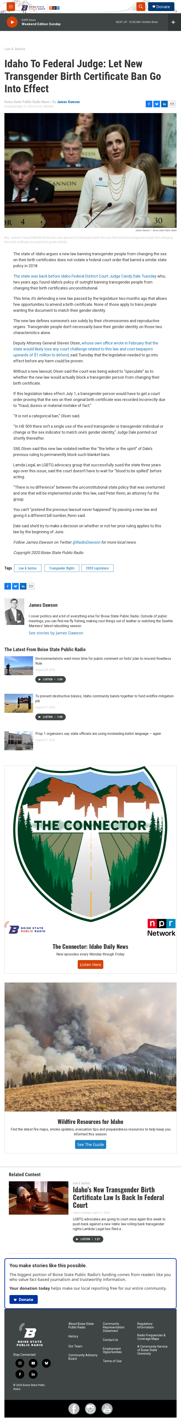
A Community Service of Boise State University (152, 1350)
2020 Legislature (97, 568)
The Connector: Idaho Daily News (90, 946)
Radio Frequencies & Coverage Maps (151, 1337)
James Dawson (68, 102)
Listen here (90, 964)
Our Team (75, 1346)
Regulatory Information (145, 1325)
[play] (12, 22)
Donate (163, 6)
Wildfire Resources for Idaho (90, 1121)
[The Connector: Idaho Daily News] (90, 851)
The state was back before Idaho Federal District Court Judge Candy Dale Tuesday (84, 276)
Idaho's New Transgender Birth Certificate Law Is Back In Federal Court (118, 1197)
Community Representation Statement (113, 1327)
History (73, 1336)
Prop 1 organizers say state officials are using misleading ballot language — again (98, 734)
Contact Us (110, 1340)
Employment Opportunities (112, 1350)
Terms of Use (112, 1361)
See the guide (90, 1144)
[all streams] (174, 22)
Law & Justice (14, 49)
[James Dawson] (14, 611)
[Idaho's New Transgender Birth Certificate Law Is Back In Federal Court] (38, 1197)
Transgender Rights (62, 568)
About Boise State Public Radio (81, 1325)
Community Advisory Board (83, 1357)
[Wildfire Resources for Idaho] (90, 1047)
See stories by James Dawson (56, 632)
